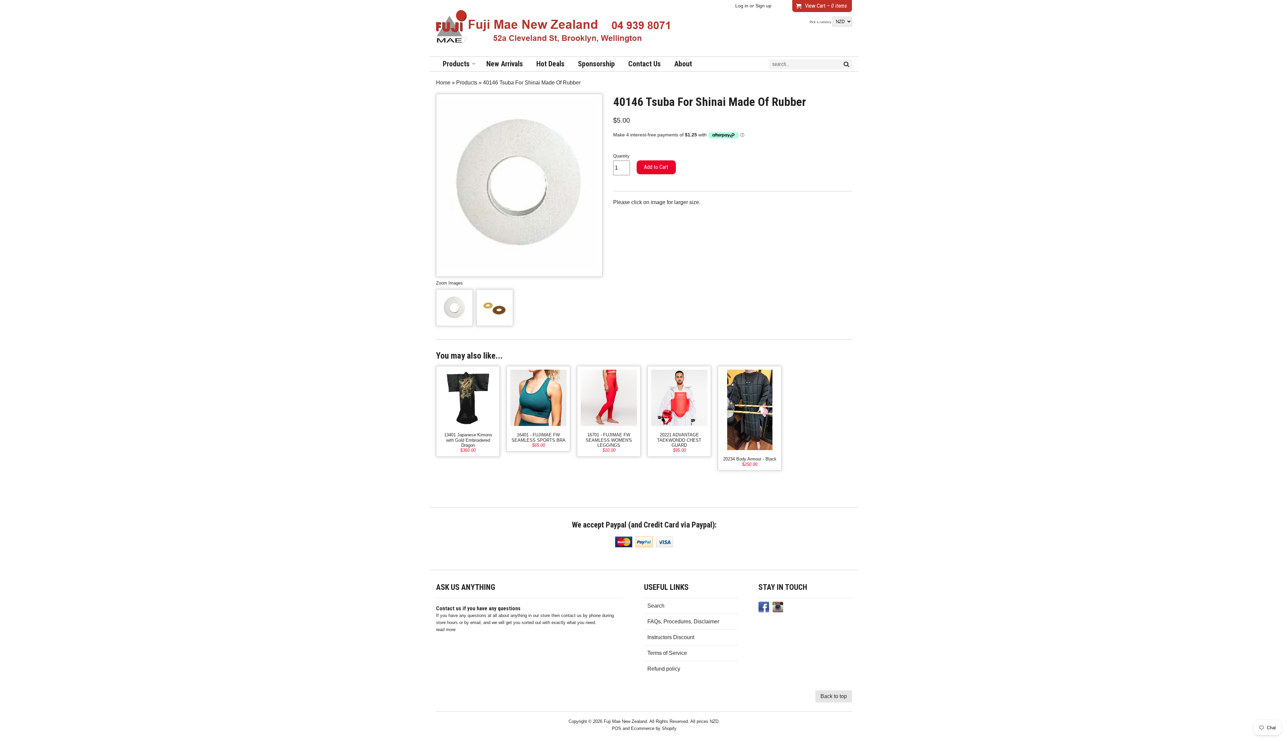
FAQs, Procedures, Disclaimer (683, 621)
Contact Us (644, 64)
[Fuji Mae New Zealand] (553, 28)
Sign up (763, 5)
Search (655, 606)
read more (445, 629)
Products (456, 64)
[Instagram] (777, 608)
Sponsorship (596, 64)
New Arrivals (504, 64)
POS (616, 728)
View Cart (826, 6)
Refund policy (663, 669)
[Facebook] (763, 608)
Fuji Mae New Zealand (625, 721)
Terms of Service (667, 653)
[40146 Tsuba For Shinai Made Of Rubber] (454, 307)
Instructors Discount (670, 637)
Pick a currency (821, 22)
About (683, 64)
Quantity (621, 156)
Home (443, 82)
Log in (741, 5)
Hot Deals (550, 64)
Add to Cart (656, 167)
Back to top (833, 696)
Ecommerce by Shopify (654, 728)
